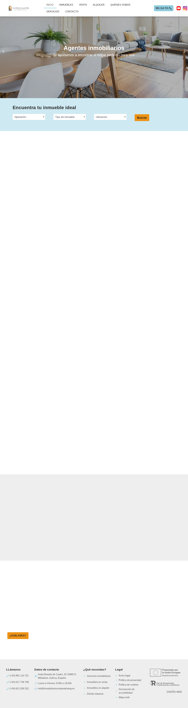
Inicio (49, 5)
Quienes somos (120, 5)
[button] (3, 51)
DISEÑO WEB (174, 692)
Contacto (71, 11)
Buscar (142, 117)
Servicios (52, 11)
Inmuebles (66, 5)
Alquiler (99, 5)
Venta (83, 5)
